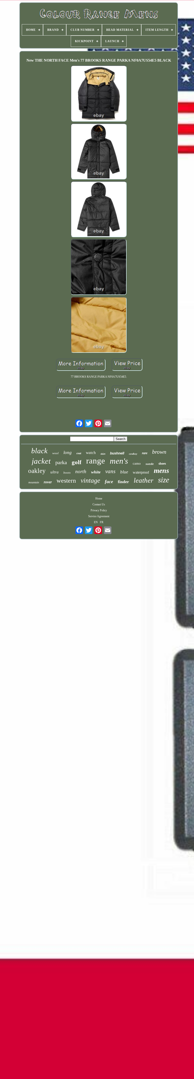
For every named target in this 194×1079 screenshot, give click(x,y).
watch (91, 452)
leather (143, 480)
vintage (90, 480)
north (80, 471)
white (96, 472)
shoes (162, 463)
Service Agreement (98, 516)
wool (55, 453)
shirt (103, 454)
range (95, 460)
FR (101, 522)
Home (98, 498)
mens (161, 470)
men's (119, 461)
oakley (37, 470)
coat (78, 453)
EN (96, 522)
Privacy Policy (99, 510)
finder (123, 481)
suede (150, 464)
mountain (33, 482)
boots (67, 472)
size (163, 480)
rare (144, 453)
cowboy (133, 453)
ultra (54, 472)
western (66, 480)
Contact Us (99, 504)
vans (110, 471)
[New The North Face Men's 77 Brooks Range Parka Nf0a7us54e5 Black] (98, 94)
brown (159, 452)
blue (124, 471)
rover (48, 482)
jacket (41, 461)
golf (76, 462)
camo (137, 463)
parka (61, 462)
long (67, 452)
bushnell (117, 453)
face (109, 481)
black (39, 451)
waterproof (141, 472)
